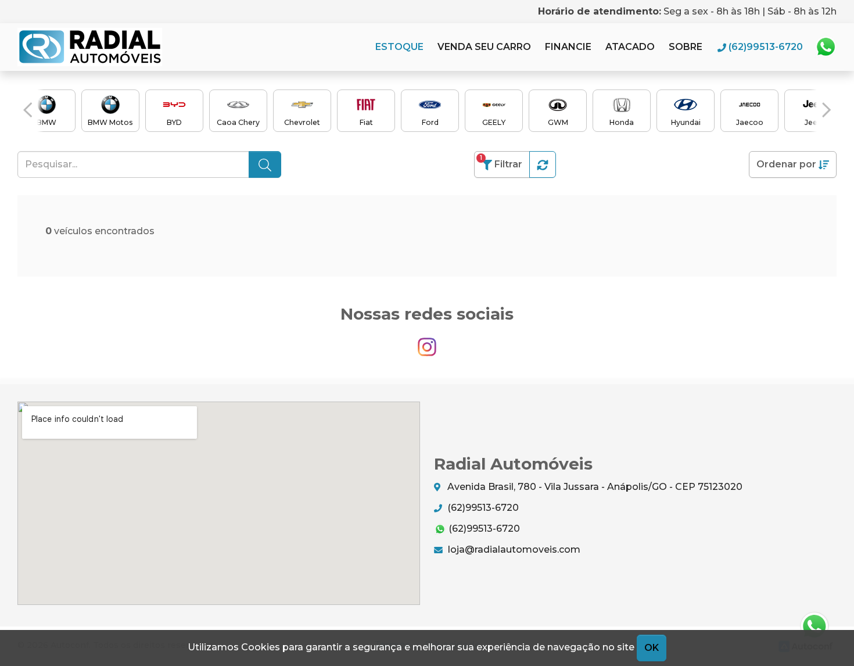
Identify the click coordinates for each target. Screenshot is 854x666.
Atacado (630, 46)
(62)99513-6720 (482, 507)
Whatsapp (825, 47)
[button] (28, 110)
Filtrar (501, 162)
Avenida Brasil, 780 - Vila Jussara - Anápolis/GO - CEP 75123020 (593, 486)
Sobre (685, 46)
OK (651, 647)
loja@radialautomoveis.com (513, 549)
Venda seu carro (484, 46)
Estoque (399, 46)
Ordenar (786, 164)
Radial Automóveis (89, 47)
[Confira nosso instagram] (427, 342)
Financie (568, 46)
